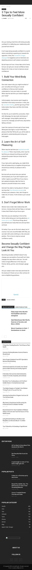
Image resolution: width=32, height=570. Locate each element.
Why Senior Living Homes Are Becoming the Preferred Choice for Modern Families (14, 403)
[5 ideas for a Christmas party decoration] (6, 478)
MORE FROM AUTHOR (21, 307)
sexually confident (11, 299)
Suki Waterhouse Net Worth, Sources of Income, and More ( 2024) (20, 322)
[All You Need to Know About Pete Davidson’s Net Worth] (6, 447)
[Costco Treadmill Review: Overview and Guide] (6, 495)
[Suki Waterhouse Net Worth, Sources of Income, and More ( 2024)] (6, 322)
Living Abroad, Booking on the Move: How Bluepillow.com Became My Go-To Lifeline (14, 419)
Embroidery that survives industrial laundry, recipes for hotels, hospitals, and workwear (14, 374)
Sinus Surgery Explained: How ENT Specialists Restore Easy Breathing (15, 360)
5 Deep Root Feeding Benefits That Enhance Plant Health (16, 346)
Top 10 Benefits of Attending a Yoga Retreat (15, 426)
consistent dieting (8, 105)
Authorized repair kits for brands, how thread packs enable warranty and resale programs (15, 367)
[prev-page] (3, 337)
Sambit (5, 18)
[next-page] (5, 337)
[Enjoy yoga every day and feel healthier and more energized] (6, 314)
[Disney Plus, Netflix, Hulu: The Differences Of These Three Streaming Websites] (6, 486)
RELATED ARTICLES (8, 307)
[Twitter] (20, 559)
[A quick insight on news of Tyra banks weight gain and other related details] (6, 464)
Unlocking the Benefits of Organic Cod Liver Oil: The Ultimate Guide (15, 396)
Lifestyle (8, 6)
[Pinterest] (16, 559)
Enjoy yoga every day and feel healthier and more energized (19, 314)
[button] (3, 2)
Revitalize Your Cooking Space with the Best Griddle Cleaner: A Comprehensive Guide (15, 382)
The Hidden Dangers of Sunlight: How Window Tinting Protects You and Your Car (15, 389)
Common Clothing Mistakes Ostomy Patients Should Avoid (15, 353)
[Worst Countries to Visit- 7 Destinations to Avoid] (6, 330)
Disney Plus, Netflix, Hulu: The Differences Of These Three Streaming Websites (20, 485)
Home (3, 6)
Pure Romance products (17, 190)
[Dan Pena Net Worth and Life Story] (6, 456)
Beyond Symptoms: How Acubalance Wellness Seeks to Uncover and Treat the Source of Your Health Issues (16, 411)
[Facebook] (11, 559)
